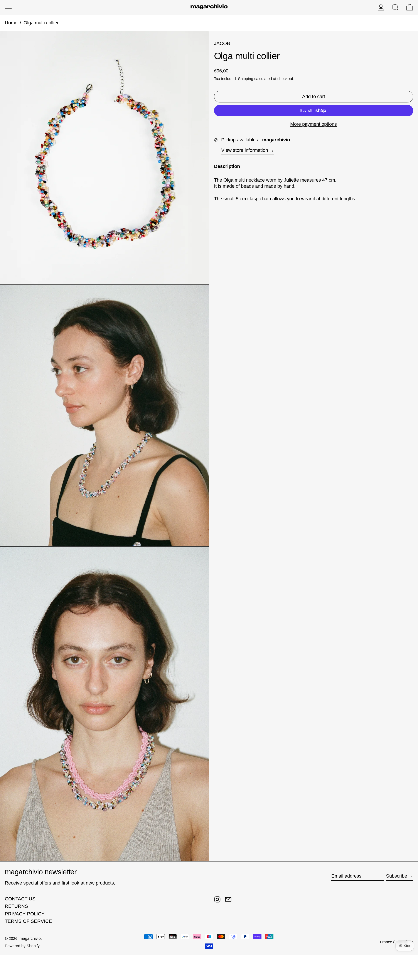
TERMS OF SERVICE (28, 921)
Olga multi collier (41, 22)
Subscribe (396, 876)
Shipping (245, 79)
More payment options (313, 124)
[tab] (227, 168)
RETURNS (16, 906)
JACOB (222, 43)
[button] (395, 7)
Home (11, 22)
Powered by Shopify (22, 946)
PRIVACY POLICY (25, 914)
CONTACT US (20, 898)
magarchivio (30, 938)
